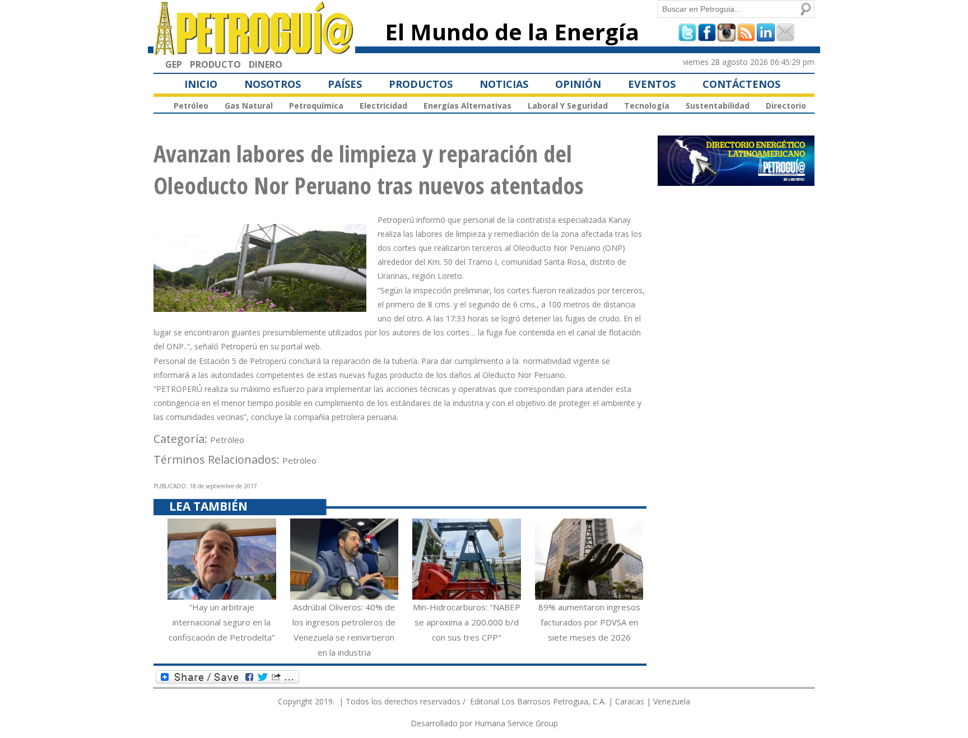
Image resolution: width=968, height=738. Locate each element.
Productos (421, 84)
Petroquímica (316, 105)
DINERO (265, 64)
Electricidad (383, 105)
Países (345, 84)
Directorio (786, 105)
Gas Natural (249, 105)
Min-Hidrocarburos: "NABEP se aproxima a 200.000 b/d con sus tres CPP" (466, 622)
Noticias (504, 84)
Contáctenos (741, 84)
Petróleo (191, 105)
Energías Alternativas (467, 105)
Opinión (578, 84)
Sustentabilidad (718, 105)
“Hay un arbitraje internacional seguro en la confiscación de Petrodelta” (221, 622)
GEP (173, 64)
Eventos (652, 84)
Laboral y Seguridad (568, 105)
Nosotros (272, 84)
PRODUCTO (215, 64)
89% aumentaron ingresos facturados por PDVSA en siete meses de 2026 (589, 622)
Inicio (200, 84)
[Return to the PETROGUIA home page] (254, 50)
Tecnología (646, 105)
